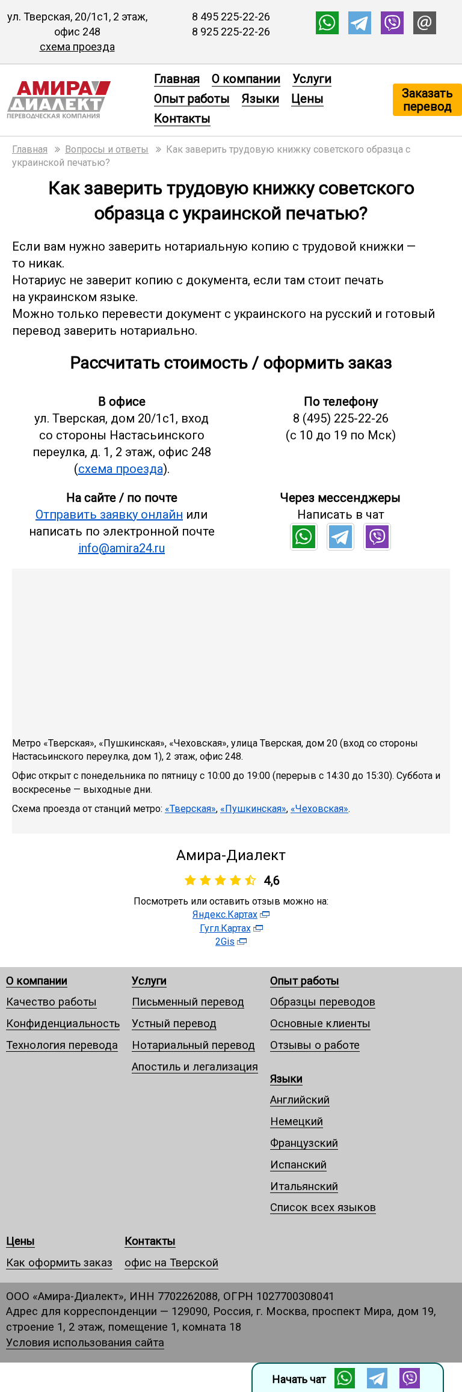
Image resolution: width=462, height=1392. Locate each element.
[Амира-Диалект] (74, 100)
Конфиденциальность (63, 1023)
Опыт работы (192, 98)
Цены (307, 98)
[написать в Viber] (392, 30)
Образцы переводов (322, 1001)
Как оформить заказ (59, 1262)
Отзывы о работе (315, 1045)
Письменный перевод (188, 1001)
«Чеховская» (319, 808)
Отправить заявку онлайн (109, 514)
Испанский (298, 1164)
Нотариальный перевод (193, 1045)
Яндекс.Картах (224, 914)
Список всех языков (323, 1207)
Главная (177, 79)
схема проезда (77, 46)
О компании (246, 79)
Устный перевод (174, 1023)
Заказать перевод (427, 100)
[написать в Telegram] (359, 30)
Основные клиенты (320, 1023)
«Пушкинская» (253, 808)
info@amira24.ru (121, 548)
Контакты (182, 118)
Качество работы (51, 1001)
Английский (300, 1099)
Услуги (311, 79)
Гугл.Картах (225, 928)
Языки (260, 98)
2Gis (225, 941)
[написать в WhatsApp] (327, 30)
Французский (304, 1143)
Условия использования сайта (85, 1342)
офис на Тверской (171, 1262)
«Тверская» (190, 808)
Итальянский (304, 1186)
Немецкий (296, 1121)
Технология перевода (62, 1045)
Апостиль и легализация (195, 1066)
